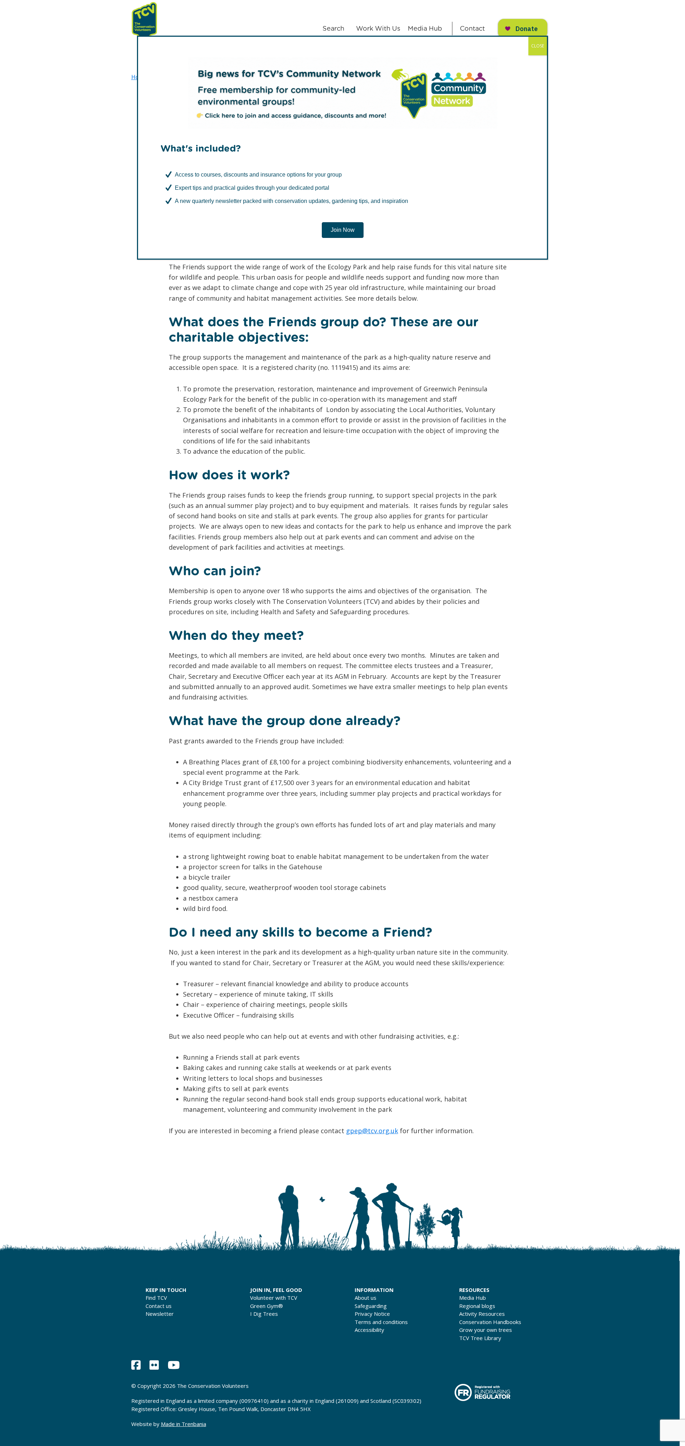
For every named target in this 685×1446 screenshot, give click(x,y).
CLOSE (537, 46)
